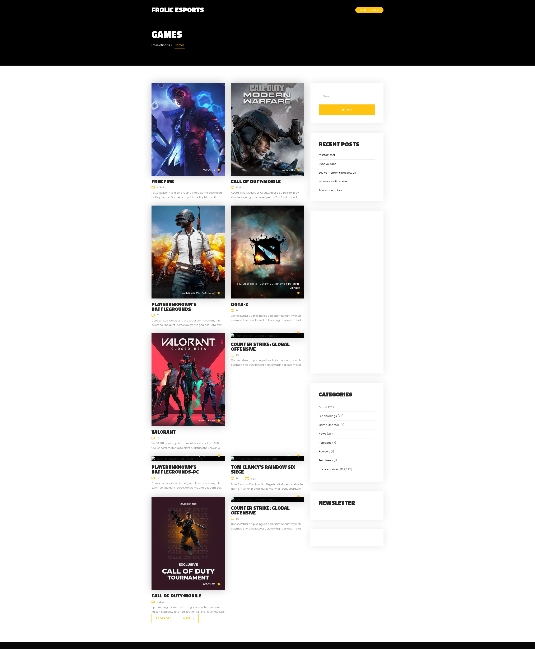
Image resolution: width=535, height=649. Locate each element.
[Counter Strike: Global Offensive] (254, 336)
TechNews (326, 460)
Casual (195, 293)
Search (346, 110)
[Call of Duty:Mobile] (267, 129)
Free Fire (163, 181)
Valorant (164, 432)
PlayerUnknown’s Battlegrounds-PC (175, 469)
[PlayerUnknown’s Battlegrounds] (188, 252)
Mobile (160, 187)
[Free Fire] (188, 129)
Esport (323, 407)
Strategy (210, 293)
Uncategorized (329, 469)
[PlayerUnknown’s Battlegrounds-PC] (177, 459)
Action (207, 170)
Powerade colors (330, 190)
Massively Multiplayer (272, 284)
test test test (327, 155)
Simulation (292, 284)
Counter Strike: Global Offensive (260, 346)
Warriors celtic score (333, 181)
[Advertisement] (347, 291)
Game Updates (329, 425)
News (322, 434)
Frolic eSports (178, 9)
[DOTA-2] (267, 252)
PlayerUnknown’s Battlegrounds (174, 307)
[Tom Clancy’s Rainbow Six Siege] (254, 459)
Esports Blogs (328, 416)
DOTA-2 (239, 304)
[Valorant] (188, 380)
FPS (213, 170)
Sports (291, 455)
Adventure (243, 284)
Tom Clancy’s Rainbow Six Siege (263, 469)
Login (362, 10)
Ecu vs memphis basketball (337, 173)
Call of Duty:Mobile (256, 181)
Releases (325, 443)
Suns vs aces (327, 164)
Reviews (324, 451)
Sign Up (375, 10)
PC (158, 315)
